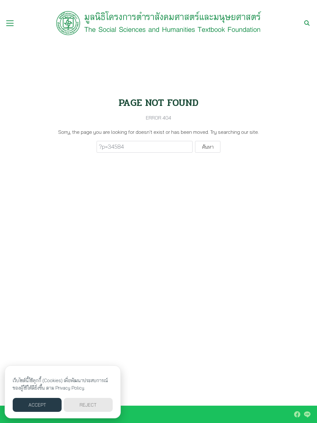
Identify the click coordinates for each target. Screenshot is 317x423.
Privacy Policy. (70, 388)
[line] (307, 414)
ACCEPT (37, 405)
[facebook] (297, 414)
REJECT (88, 405)
